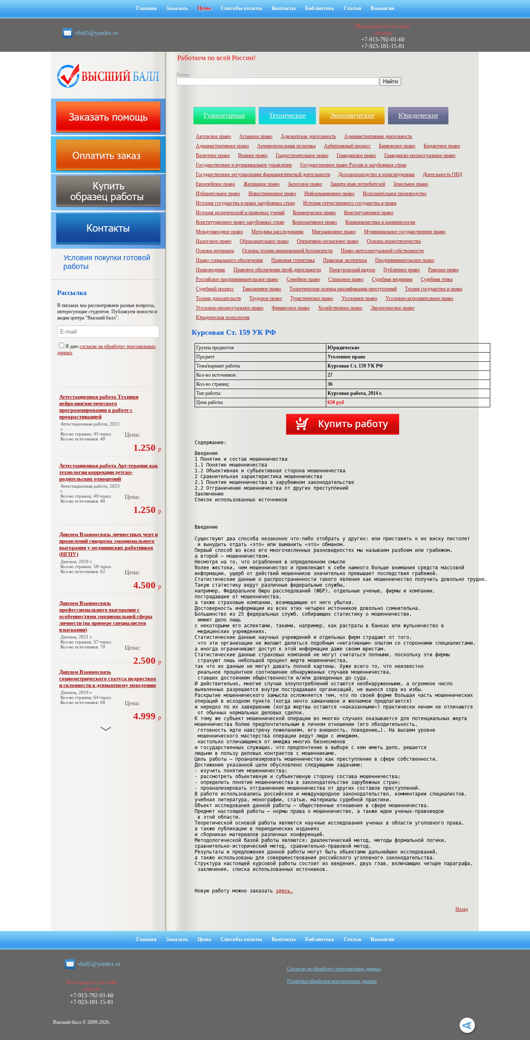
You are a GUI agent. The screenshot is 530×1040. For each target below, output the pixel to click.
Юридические (418, 115)
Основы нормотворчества (394, 241)
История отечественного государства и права (349, 203)
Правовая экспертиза (345, 260)
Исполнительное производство (394, 193)
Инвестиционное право (272, 193)
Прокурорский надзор (352, 270)
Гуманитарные (224, 115)
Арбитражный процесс (347, 146)
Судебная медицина (392, 279)
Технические (287, 115)
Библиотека (319, 8)
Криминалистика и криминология (380, 222)
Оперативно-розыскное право (328, 241)
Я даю (72, 346)
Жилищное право (261, 184)
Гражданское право (356, 155)
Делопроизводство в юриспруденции (376, 174)
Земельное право (410, 184)
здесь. (284, 891)
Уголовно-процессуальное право (229, 308)
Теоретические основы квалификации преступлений (343, 289)
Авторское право (213, 136)
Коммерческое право (314, 212)
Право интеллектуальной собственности (382, 251)
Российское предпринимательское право (237, 279)
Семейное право (303, 279)
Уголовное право (359, 298)
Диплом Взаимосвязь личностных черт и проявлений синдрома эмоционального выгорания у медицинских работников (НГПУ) (108, 544)
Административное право (222, 146)
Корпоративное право (314, 222)
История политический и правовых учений (240, 212)
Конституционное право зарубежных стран (240, 222)
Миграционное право (334, 232)
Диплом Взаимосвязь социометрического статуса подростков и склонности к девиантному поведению (107, 678)
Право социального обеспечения (229, 260)
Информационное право (329, 193)
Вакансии (382, 8)
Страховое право (346, 279)
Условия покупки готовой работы (106, 262)
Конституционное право (368, 212)
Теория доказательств (218, 298)
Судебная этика (437, 279)
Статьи (352, 8)
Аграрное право (255, 136)
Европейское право (215, 184)
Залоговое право (305, 184)
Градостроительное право (302, 155)
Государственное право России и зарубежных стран (353, 165)
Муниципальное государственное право (405, 232)
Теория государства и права (433, 289)
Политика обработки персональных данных (332, 981)
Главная (146, 8)
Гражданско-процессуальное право (419, 155)
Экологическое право (392, 308)
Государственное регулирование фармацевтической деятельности (263, 174)
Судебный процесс (215, 289)
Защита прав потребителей (357, 184)
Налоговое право (213, 241)
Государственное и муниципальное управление (244, 165)
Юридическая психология (223, 317)
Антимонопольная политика (286, 146)
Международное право (219, 232)
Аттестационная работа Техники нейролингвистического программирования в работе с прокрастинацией (98, 407)
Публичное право (401, 270)
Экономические (352, 115)
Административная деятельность (378, 136)
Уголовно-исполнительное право (419, 298)
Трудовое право (265, 298)
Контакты (284, 8)
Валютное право (213, 155)
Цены (204, 8)
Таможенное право (261, 289)
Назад (461, 909)
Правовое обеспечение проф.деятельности (277, 270)
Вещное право (252, 155)
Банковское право (397, 146)
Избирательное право (218, 193)
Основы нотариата (215, 251)
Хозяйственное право (340, 308)
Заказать (177, 8)
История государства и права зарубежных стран (245, 203)
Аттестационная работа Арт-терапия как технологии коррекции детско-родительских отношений (108, 472)
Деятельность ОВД (442, 174)
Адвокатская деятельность (308, 136)
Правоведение (210, 270)
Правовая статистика (293, 260)
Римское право (443, 270)
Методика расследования (277, 232)
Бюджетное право (442, 146)
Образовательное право (264, 241)
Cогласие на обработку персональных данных (334, 969)
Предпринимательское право (404, 260)
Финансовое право (291, 308)
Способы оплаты (241, 8)
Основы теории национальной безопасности (287, 251)
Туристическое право (311, 298)
